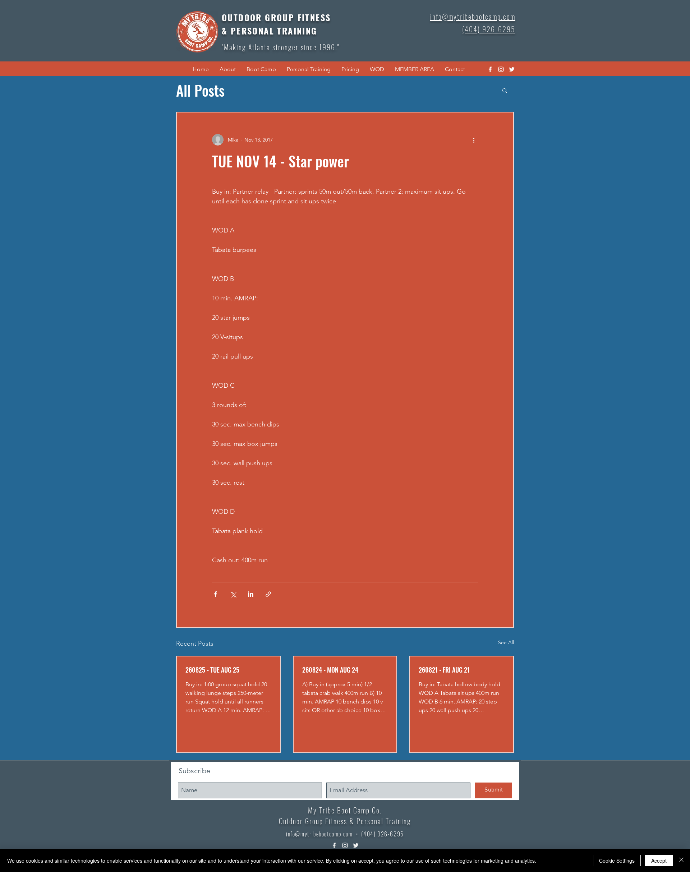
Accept (659, 860)
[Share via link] (268, 594)
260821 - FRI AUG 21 (444, 669)
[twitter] (511, 69)
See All (506, 642)
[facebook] (490, 69)
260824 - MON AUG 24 (330, 669)
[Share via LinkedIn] (250, 594)
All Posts (200, 90)
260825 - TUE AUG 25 (212, 669)
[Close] (681, 860)
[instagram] (501, 69)
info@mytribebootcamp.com (319, 834)
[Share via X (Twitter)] (233, 594)
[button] (227, 69)
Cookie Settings (617, 860)
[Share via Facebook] (215, 594)
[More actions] (473, 139)
